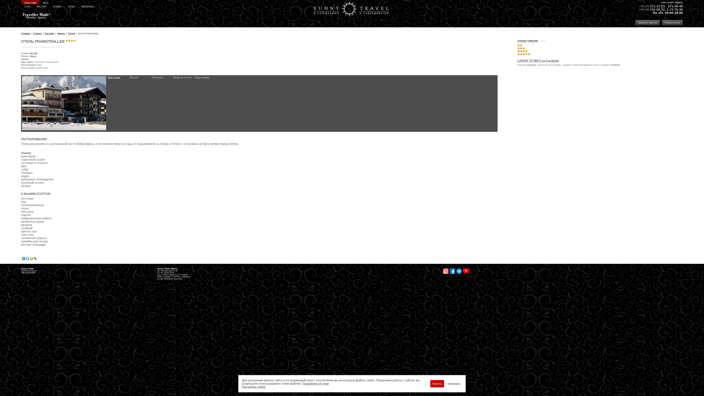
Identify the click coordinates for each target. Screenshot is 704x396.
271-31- (655, 6)
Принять (437, 383)
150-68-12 (657, 9)
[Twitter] (28, 258)
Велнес (134, 77)
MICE (45, 2)
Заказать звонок (647, 22)
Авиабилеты (87, 6)
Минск (679, 2)
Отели (71, 6)
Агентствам (30, 2)
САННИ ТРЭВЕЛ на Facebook (538, 60)
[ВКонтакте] (24, 258)
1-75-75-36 (675, 9)
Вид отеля (114, 77)
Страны (57, 6)
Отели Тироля (527, 41)
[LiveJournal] (35, 258)
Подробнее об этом (315, 383)
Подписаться (672, 22)
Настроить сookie (254, 386)
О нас (27, 6)
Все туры (41, 6)
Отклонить (454, 383)
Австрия (33, 53)
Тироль (33, 56)
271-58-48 (675, 6)
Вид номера (202, 77)
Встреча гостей (182, 77)
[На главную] (351, 9)
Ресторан (157, 77)
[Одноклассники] (31, 258)
